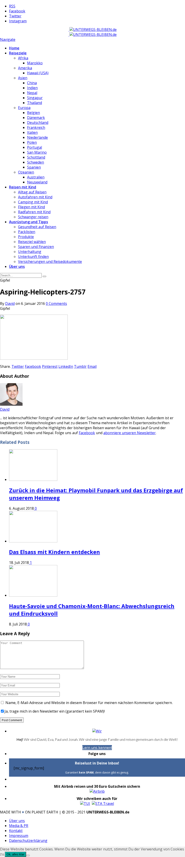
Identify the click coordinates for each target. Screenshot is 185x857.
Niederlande (37, 137)
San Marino (37, 152)
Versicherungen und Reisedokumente (50, 261)
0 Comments (56, 303)
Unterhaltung (29, 251)
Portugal (34, 147)
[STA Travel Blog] (103, 803)
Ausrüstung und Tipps (28, 221)
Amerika (25, 67)
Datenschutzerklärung (28, 840)
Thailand (34, 102)
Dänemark (36, 117)
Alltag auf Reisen (32, 192)
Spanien (34, 167)
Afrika (23, 58)
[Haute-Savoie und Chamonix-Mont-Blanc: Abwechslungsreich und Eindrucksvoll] (33, 595)
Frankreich (36, 127)
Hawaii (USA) (38, 72)
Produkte (26, 236)
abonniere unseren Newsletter (129, 432)
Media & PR (18, 825)
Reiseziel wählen (32, 241)
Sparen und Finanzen (36, 246)
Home (14, 48)
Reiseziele (18, 53)
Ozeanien (26, 172)
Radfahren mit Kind (34, 211)
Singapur (35, 97)
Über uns (17, 266)
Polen (32, 142)
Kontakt (16, 830)
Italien (32, 132)
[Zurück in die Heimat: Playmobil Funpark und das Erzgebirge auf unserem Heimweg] (33, 479)
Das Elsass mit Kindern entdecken (54, 552)
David (10, 303)
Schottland (36, 157)
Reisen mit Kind (22, 187)
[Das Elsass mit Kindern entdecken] (33, 541)
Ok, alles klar (15, 854)
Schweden (35, 162)
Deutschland (37, 122)
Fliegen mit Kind (31, 206)
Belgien (33, 112)
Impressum (18, 835)
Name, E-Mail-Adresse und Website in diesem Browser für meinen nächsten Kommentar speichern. (89, 702)
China (32, 82)
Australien (35, 177)
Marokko (35, 62)
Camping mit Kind (33, 201)
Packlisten (26, 231)
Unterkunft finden (33, 256)
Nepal (32, 92)
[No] (28, 855)
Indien (32, 87)
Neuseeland (37, 182)
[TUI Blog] (85, 803)
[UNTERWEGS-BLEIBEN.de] (93, 29)
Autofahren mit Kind (35, 197)
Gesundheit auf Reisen (37, 226)
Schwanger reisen (33, 216)
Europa (24, 107)
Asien (22, 77)
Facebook (87, 432)
